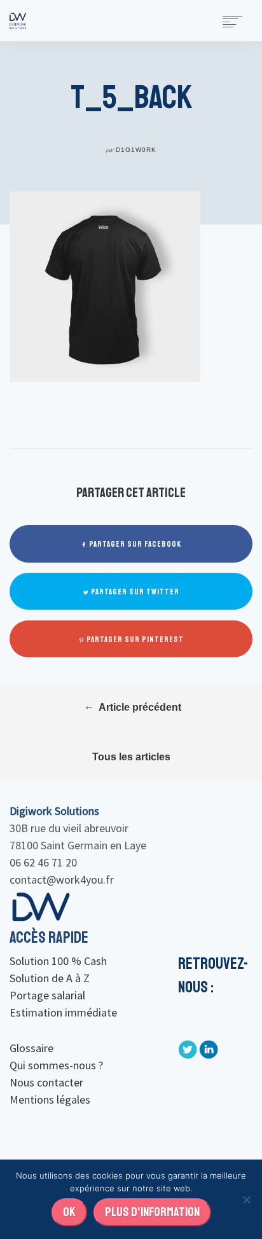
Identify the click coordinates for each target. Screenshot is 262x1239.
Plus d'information (152, 1212)
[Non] (246, 1199)
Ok (69, 1212)
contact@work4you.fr (62, 879)
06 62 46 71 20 (43, 862)
